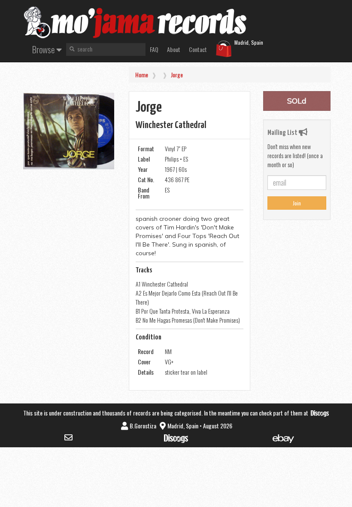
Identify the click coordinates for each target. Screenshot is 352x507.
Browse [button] (44, 49)
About (173, 49)
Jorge (177, 74)
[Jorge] (68, 131)
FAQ (154, 49)
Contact (198, 49)
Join (297, 203)
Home (141, 74)
